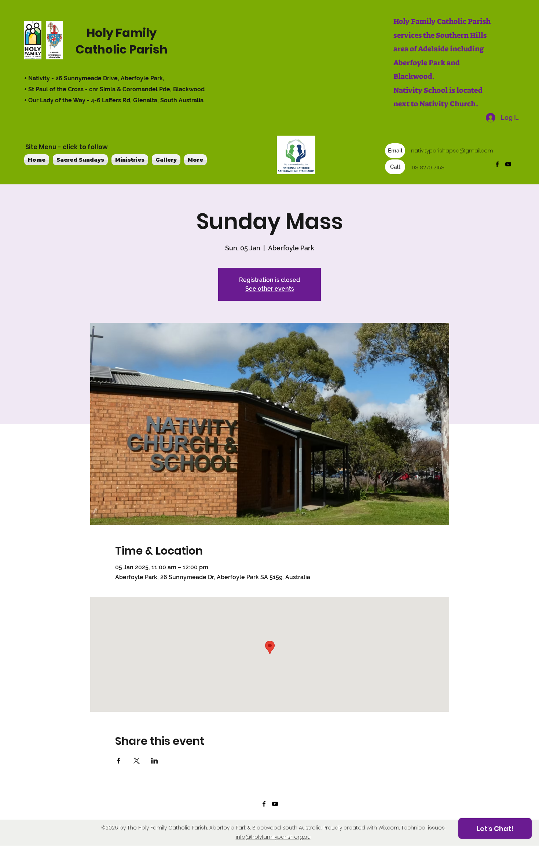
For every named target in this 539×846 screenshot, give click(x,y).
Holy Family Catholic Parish (122, 41)
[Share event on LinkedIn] (154, 761)
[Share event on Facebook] (118, 761)
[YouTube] (508, 164)
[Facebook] (497, 164)
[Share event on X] (136, 761)
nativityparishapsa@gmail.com (452, 150)
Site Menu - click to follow (66, 147)
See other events (269, 288)
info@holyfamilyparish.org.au (273, 837)
